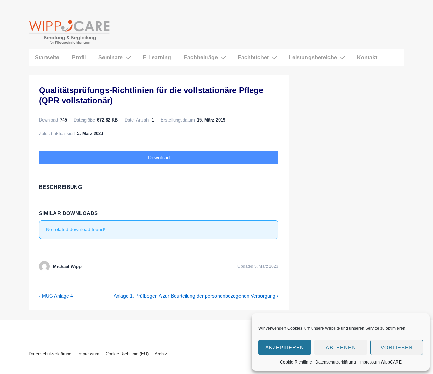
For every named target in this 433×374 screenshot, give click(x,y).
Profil (79, 57)
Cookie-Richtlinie (296, 362)
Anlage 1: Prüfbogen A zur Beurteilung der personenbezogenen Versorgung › (196, 296)
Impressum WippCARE (380, 362)
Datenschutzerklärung (335, 362)
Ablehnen (341, 347)
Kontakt (367, 57)
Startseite (47, 57)
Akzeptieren (284, 347)
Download (159, 157)
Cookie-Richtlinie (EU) (127, 353)
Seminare (110, 57)
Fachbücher (253, 57)
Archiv (161, 353)
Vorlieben (397, 347)
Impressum (88, 353)
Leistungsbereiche (313, 57)
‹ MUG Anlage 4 (56, 296)
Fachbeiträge (201, 57)
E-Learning (157, 57)
